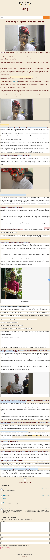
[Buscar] (46, 17)
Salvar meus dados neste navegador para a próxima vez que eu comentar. (15, 545)
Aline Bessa (5, 488)
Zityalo (14, 82)
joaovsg (4, 502)
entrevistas (28, 13)
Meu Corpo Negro (15, 85)
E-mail (1, 537)
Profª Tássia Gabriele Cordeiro (8, 508)
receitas (33, 13)
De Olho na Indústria (17, 13)
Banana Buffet (15, 81)
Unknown (5, 495)
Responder (4, 498)
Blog (25, 9)
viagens (43, 13)
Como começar (8, 13)
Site (1, 541)
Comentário (2, 521)
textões (38, 13)
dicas (24, 13)
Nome (1, 533)
